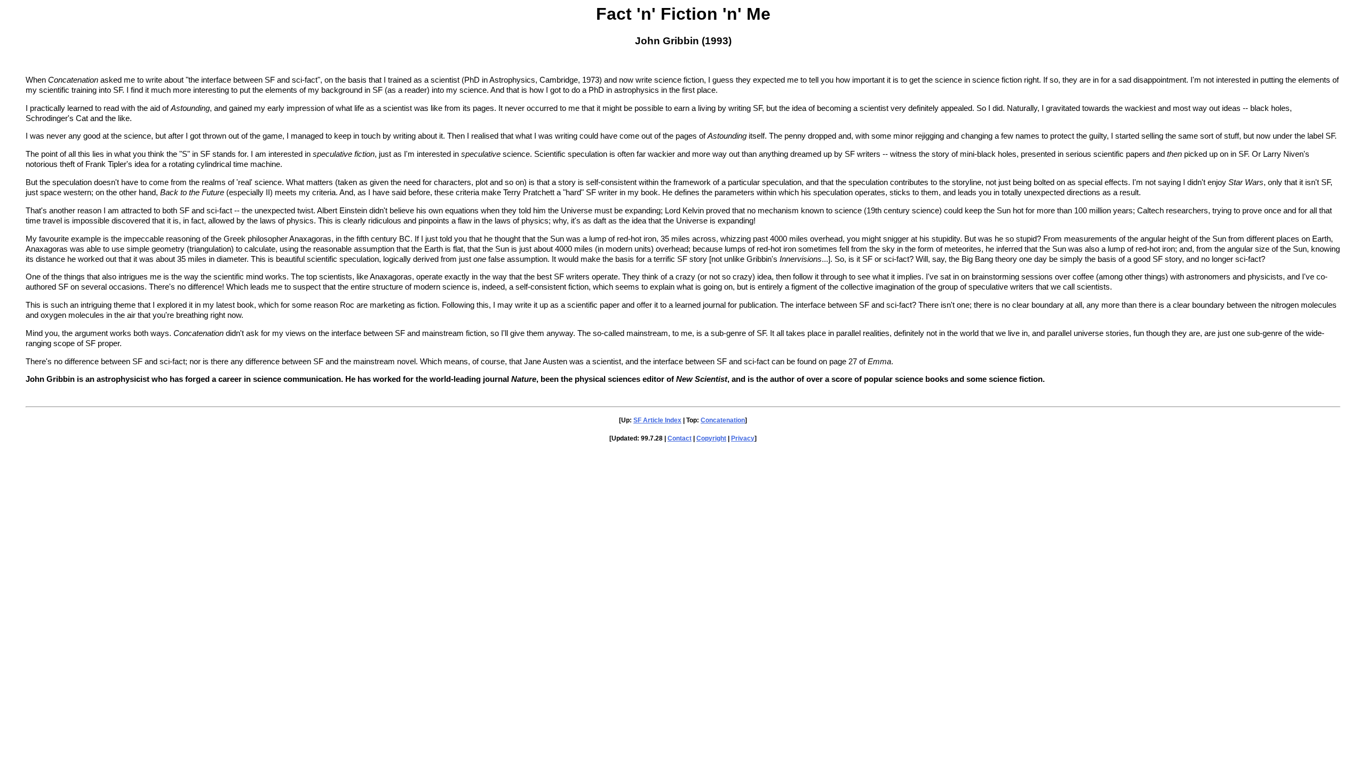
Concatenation (723, 420)
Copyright (711, 438)
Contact (680, 438)
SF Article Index (657, 420)
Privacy (743, 438)
